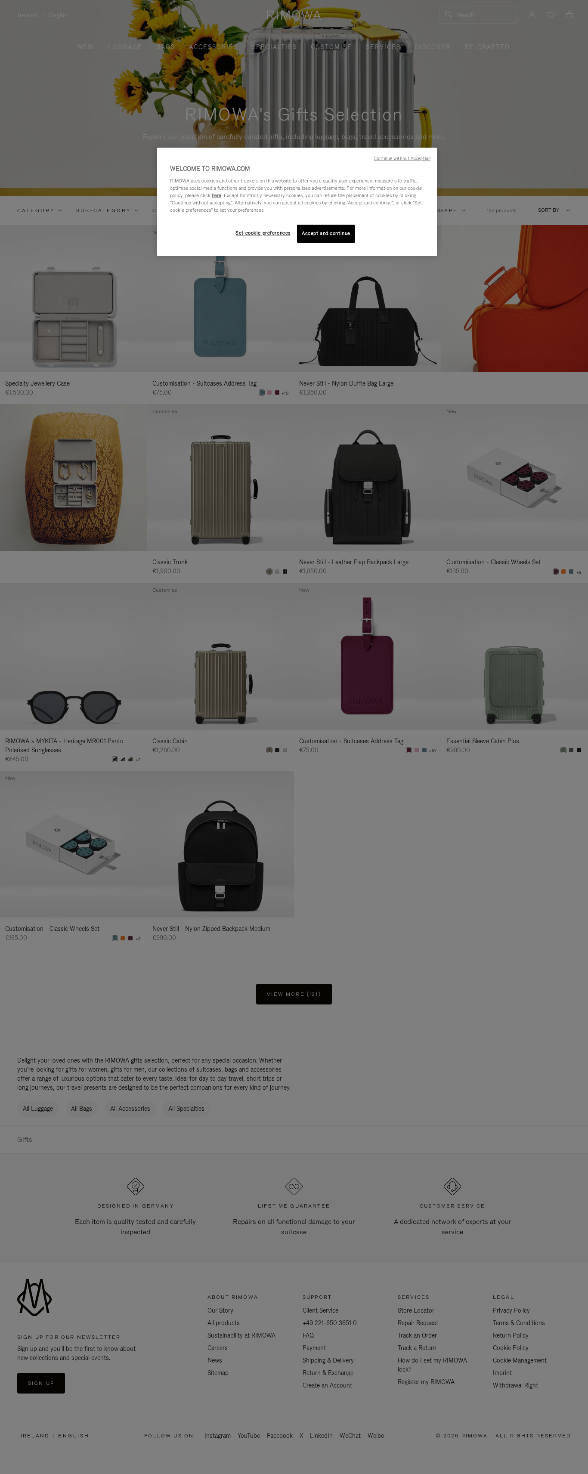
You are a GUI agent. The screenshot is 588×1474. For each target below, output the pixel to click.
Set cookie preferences (263, 232)
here (216, 195)
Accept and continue (326, 233)
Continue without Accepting (402, 158)
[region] (297, 202)
